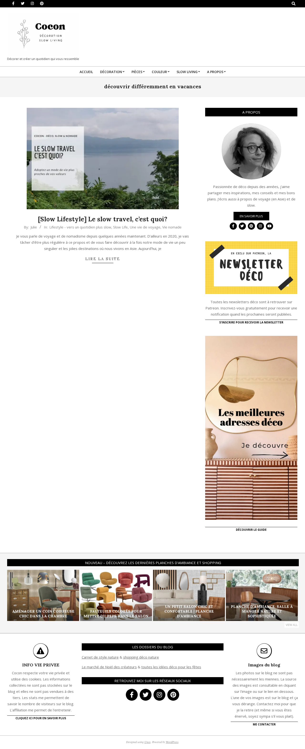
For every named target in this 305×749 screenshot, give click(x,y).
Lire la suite (102, 259)
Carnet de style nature (100, 657)
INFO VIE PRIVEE (40, 665)
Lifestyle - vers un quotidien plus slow (80, 227)
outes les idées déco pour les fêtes (172, 667)
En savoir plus (251, 216)
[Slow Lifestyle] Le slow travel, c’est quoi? (102, 219)
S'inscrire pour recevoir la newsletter (251, 322)
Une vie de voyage (145, 227)
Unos (147, 742)
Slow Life (120, 227)
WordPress (172, 742)
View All (292, 625)
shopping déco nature (141, 657)
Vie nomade (172, 227)
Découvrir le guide (251, 530)
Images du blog (264, 665)
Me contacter (264, 724)
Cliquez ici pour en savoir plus (40, 718)
